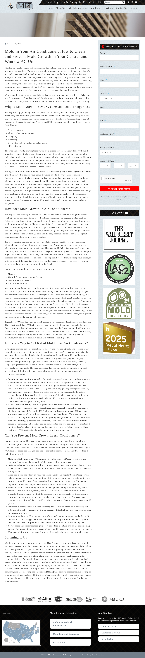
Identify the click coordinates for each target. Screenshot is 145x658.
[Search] (123, 2)
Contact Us (121, 8)
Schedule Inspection (78, 8)
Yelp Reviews (108, 639)
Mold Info (96, 8)
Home (50, 8)
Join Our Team (109, 626)
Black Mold (59, 642)
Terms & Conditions (98, 655)
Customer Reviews (111, 633)
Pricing (133, 8)
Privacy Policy (86, 655)
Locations (108, 8)
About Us (60, 8)
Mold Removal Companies (66, 634)
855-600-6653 (96, 2)
